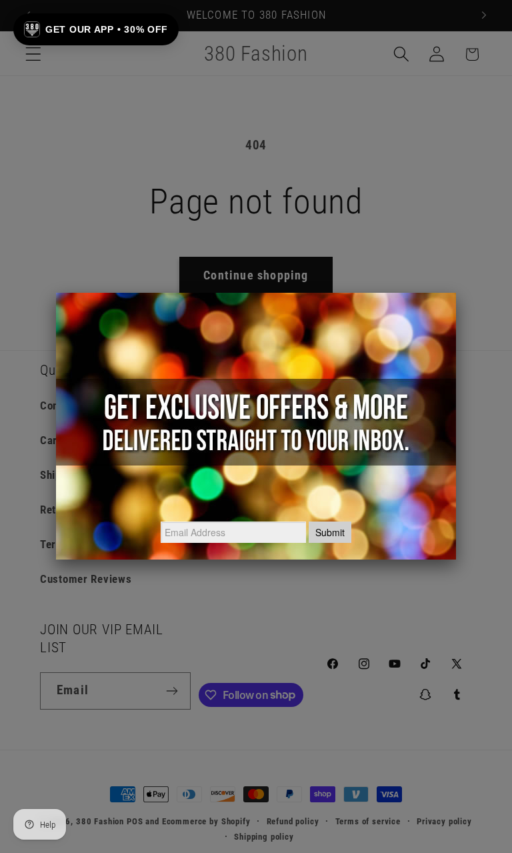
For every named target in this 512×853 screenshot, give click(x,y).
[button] (96, 29)
